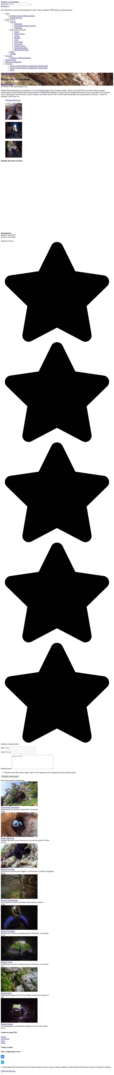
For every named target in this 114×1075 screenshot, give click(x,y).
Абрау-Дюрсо (19, 34)
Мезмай (17, 38)
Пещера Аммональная (9, 900)
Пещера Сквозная (7, 869)
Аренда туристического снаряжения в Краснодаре (29, 66)
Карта (12, 70)
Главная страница (7, 74)
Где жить (8, 56)
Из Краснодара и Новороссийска (22, 16)
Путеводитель (10, 60)
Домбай (13, 54)
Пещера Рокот (6, 993)
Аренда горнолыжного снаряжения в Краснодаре (28, 68)
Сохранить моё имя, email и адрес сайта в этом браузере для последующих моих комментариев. (40, 772)
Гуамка (17, 36)
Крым (12, 52)
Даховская (18, 24)
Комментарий (6, 768)
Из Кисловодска (16, 18)
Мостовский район (21, 50)
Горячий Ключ (19, 46)
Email (3, 752)
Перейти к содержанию (10, 2)
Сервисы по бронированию (20, 58)
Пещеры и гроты (7, 85)
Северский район (20, 48)
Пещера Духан (6, 962)
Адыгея (13, 22)
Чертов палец (44, 90)
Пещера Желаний (7, 838)
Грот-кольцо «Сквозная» (10, 807)
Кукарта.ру (5, 6)
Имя (3, 748)
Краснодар (18, 44)
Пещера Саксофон (8, 931)
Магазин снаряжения (13, 62)
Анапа (16, 32)
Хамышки (18, 28)
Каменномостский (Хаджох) (25, 26)
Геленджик (18, 42)
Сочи (16, 40)
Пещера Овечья (7, 1024)
